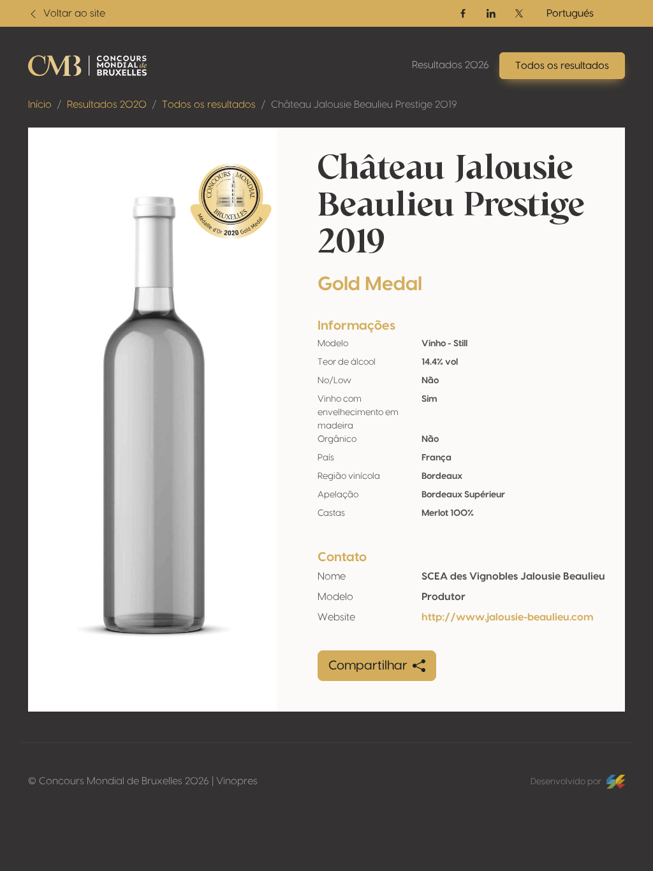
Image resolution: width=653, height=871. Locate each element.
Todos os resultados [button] (562, 66)
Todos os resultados (209, 104)
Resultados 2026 (450, 65)
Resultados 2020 (107, 104)
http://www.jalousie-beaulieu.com (508, 617)
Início (40, 104)
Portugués (570, 13)
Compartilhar (367, 665)
